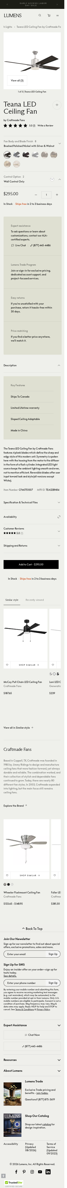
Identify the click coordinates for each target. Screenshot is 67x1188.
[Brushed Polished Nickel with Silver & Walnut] (7, 155)
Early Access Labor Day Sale (33, 4)
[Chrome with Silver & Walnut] (16, 155)
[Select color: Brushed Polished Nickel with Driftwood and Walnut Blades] (5, 884)
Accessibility (11, 1143)
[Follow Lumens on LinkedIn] (48, 1171)
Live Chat (20, 245)
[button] (15, 125)
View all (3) (17, 80)
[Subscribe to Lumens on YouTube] (40, 1171)
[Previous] (7, 4)
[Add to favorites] (57, 105)
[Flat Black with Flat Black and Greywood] (44, 155)
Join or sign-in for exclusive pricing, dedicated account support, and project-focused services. (31, 274)
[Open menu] (57, 15)
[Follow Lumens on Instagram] (32, 1171)
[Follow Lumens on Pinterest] (24, 1171)
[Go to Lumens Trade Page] (12, 1094)
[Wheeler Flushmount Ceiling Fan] (26, 842)
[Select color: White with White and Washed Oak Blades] (12, 884)
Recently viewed (35, 599)
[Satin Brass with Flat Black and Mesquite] (7, 164)
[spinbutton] (46, 194)
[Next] (57, 4)
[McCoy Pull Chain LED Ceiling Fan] (26, 630)
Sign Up (53, 953)
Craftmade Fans (16, 120)
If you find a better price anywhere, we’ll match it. (30, 338)
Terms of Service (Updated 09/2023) (52, 1148)
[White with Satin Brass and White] (16, 164)
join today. (42, 1092)
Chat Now (34, 1034)
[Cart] (49, 16)
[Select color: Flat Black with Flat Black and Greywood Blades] (8, 884)
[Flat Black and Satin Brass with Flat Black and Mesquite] (54, 155)
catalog (46, 1124)
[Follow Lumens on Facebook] (16, 1171)
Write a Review (45, 125)
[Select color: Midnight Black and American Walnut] (57, 674)
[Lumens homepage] (13, 16)
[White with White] (35, 155)
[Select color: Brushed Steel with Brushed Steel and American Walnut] (50, 674)
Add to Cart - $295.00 (31, 564)
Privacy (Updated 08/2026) (30, 1147)
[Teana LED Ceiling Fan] (32, 60)
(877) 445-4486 (42, 245)
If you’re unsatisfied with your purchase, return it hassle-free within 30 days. (31, 307)
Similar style (11, 599)
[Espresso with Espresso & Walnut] (26, 155)
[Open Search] (40, 16)
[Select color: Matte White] (54, 674)
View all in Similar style (17, 727)
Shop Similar (27, 665)
